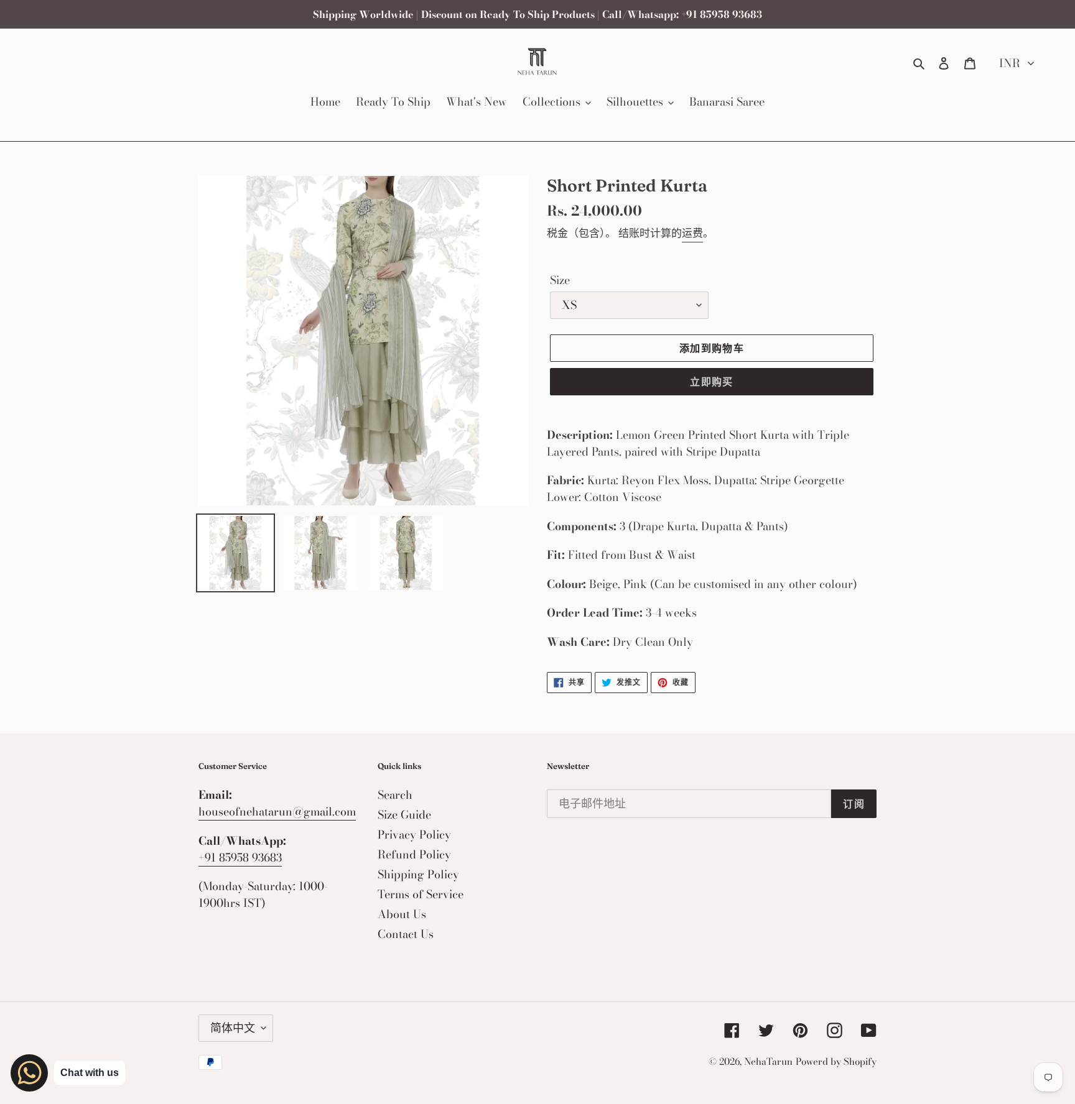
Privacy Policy (414, 834)
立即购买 (711, 381)
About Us (402, 914)
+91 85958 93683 (240, 857)
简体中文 (232, 1027)
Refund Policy (414, 854)
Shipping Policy (418, 874)
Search (395, 794)
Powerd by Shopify (836, 1061)
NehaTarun (768, 1061)
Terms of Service (420, 894)
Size (560, 280)
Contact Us (406, 934)
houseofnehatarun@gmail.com (277, 811)
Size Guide (404, 814)
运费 (692, 233)
